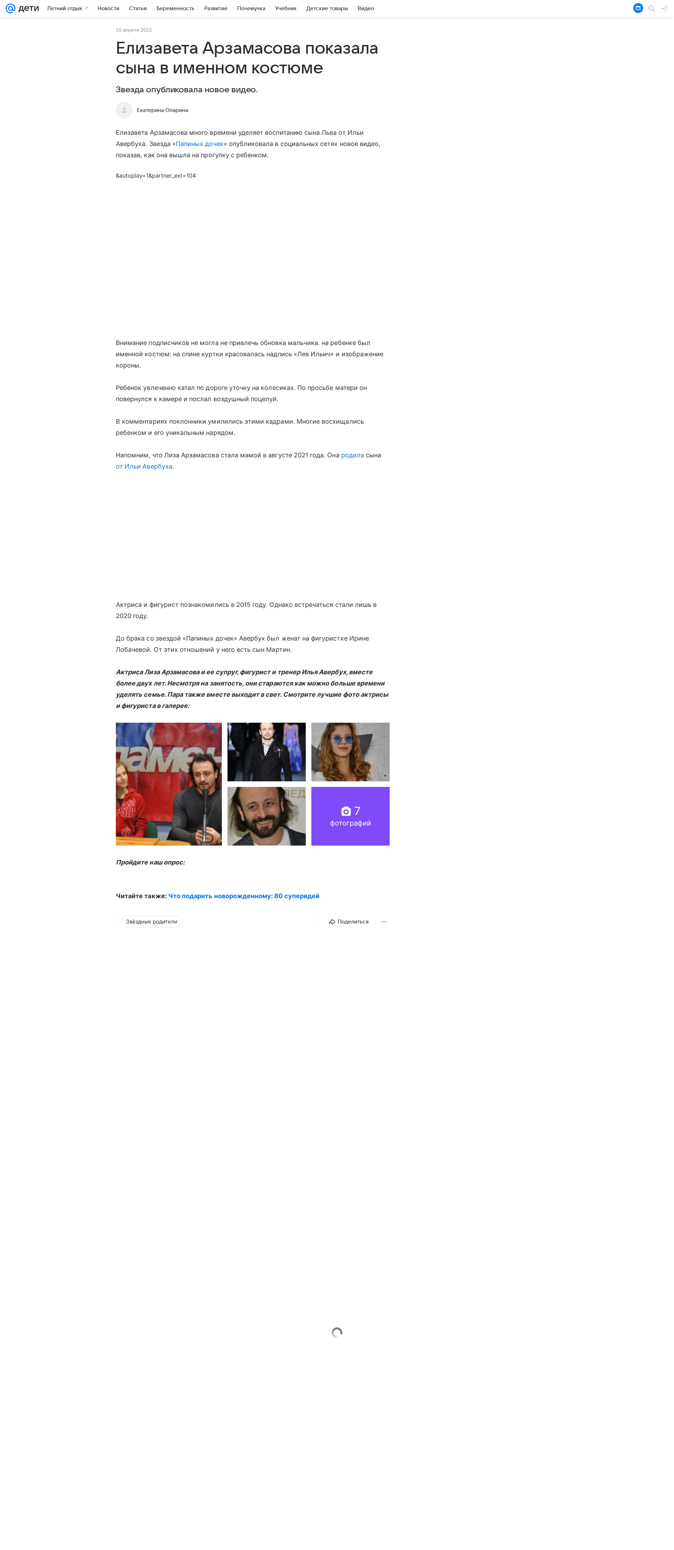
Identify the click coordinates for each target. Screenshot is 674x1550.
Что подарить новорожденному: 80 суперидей (243, 896)
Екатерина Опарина (162, 110)
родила (352, 455)
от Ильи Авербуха (144, 466)
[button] (169, 784)
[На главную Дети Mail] (27, 8)
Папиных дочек (200, 143)
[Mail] (10, 8)
